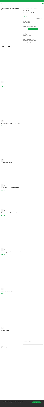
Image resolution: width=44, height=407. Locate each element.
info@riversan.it (28, 341)
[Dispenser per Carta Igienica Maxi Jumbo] (13, 199)
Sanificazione (3, 356)
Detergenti (3, 361)
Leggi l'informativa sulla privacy (14, 403)
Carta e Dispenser (29, 8)
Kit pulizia (2, 363)
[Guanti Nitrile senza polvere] (14, 271)
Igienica (35, 8)
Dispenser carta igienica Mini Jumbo (10, 187)
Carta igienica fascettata (7, 162)
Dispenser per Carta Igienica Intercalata (11, 252)
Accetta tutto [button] (36, 402)
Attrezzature (3, 358)
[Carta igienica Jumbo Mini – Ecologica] (17, 103)
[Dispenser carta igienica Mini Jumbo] (13, 174)
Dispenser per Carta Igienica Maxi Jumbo (11, 212)
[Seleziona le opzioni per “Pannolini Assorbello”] (2, 328)
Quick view (5, 82)
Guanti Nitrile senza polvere (8, 291)
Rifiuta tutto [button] (36, 404)
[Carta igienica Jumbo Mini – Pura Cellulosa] (17, 64)
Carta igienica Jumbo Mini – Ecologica (10, 123)
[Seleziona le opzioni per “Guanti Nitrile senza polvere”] (2, 289)
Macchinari (3, 365)
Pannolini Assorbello (6, 330)
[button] (2, 82)
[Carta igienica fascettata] (17, 142)
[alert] (22, 403)
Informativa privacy (26, 346)
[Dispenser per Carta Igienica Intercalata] (14, 232)
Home (24, 8)
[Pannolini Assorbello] (17, 310)
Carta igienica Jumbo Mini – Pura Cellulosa (12, 84)
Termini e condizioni (26, 347)
